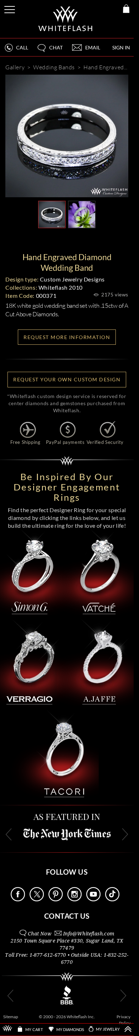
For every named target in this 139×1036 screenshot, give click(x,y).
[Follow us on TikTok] (112, 899)
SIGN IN (121, 47)
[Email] (34, 239)
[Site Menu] (10, 8)
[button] (49, 51)
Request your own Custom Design (66, 379)
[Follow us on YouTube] (93, 899)
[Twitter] (100, 239)
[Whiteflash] (66, 19)
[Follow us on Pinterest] (55, 899)
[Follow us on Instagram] (74, 899)
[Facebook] (78, 239)
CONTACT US (67, 916)
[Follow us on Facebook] (18, 899)
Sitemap (10, 1016)
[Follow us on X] (37, 899)
